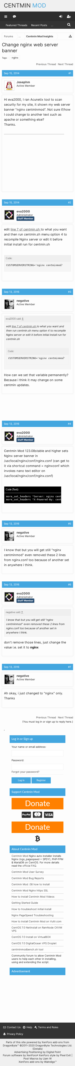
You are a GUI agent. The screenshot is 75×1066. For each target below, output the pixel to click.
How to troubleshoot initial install (31, 908)
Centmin (25, 5)
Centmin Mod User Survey (28, 871)
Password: (18, 760)
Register (41, 780)
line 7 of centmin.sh (26, 229)
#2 (69, 202)
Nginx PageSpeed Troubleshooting (32, 915)
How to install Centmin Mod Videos (33, 896)
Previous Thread (46, 64)
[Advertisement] (33, 160)
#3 (69, 291)
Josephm (23, 82)
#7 (69, 666)
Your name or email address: (29, 746)
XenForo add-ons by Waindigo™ (38, 1061)
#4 (69, 423)
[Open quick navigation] (70, 36)
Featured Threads (16, 25)
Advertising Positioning (28, 1052)
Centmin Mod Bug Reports (28, 877)
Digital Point (53, 1052)
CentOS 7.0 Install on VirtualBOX (31, 936)
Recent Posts (39, 25)
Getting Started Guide (25, 902)
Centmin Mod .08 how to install (31, 884)
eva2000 (23, 211)
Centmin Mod (20, 855)
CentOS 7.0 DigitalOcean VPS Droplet (34, 943)
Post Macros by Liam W (37, 1058)
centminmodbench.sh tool (27, 949)
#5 (69, 523)
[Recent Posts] (14, 16)
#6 (69, 584)
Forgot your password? (25, 771)
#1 (69, 73)
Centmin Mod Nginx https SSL (30, 890)
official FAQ (29, 865)
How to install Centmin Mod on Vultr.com (37, 921)
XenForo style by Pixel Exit (55, 1055)
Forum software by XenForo (20, 1055)
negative (23, 301)
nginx (15, 57)
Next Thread (65, 64)
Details (37, 1048)
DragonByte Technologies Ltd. (53, 1045)
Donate (37, 803)
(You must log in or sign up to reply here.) (47, 721)
